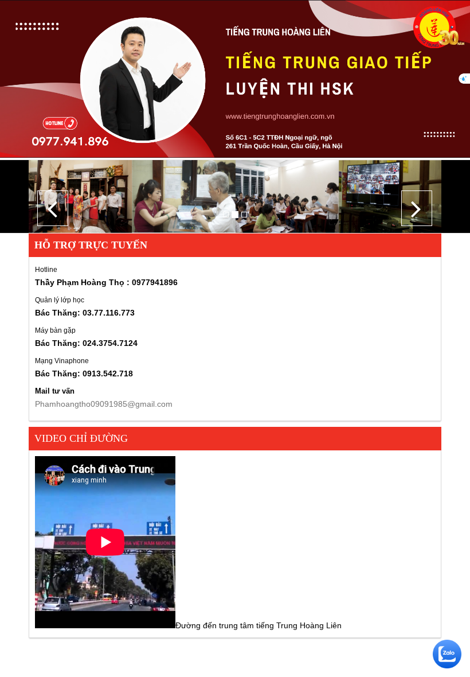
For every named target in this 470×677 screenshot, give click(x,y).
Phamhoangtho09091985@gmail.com (104, 403)
